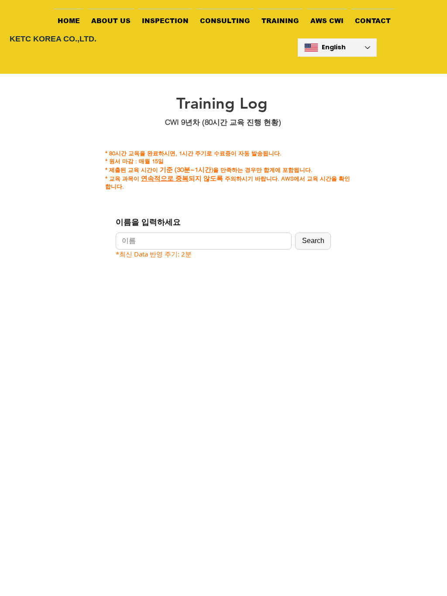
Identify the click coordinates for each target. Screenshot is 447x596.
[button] (111, 17)
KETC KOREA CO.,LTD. (53, 38)
